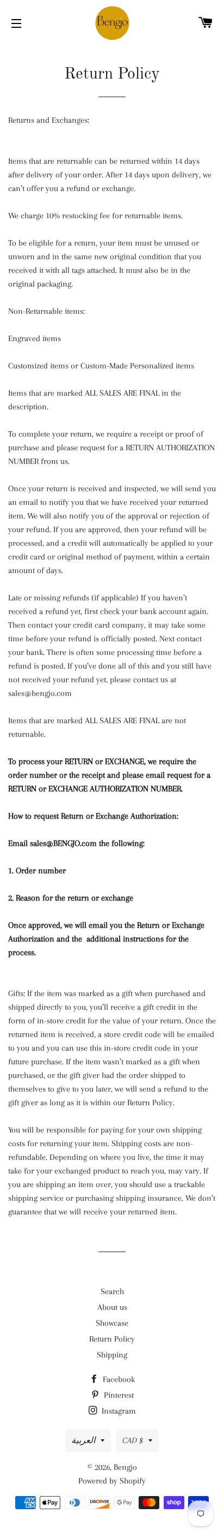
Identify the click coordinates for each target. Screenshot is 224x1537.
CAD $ (132, 1440)
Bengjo (125, 1467)
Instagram (117, 1411)
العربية (83, 1440)
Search (112, 1291)
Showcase (112, 1323)
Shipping (112, 1355)
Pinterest (118, 1395)
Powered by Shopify (112, 1481)
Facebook (118, 1379)
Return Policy (112, 1339)
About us (112, 1307)
